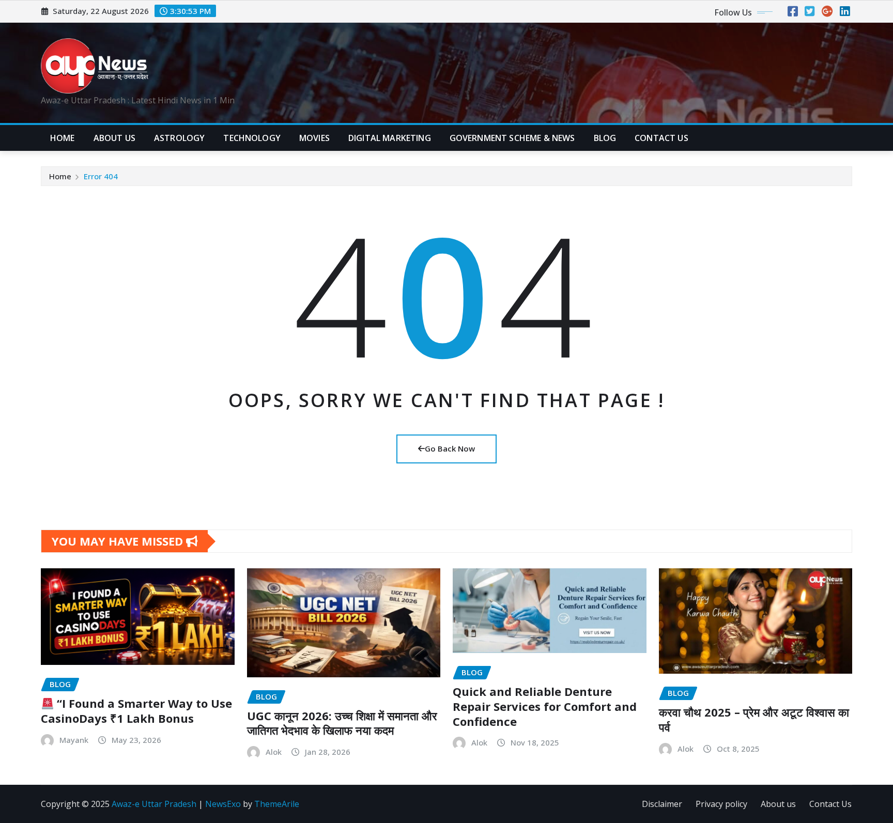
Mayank (73, 740)
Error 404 (101, 176)
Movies (314, 138)
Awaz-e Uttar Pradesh (154, 804)
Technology (252, 138)
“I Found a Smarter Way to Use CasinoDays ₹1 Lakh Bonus (136, 710)
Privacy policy (721, 804)
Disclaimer (662, 804)
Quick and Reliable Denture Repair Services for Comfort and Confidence (545, 706)
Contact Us (830, 804)
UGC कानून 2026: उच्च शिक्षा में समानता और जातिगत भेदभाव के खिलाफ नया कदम (342, 723)
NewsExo (223, 804)
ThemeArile (276, 804)
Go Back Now (450, 448)
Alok (274, 752)
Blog (605, 138)
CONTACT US (661, 138)
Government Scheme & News (512, 138)
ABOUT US (114, 138)
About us (778, 804)
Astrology (179, 138)
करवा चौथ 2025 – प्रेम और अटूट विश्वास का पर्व (754, 719)
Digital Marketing (389, 138)
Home (62, 138)
